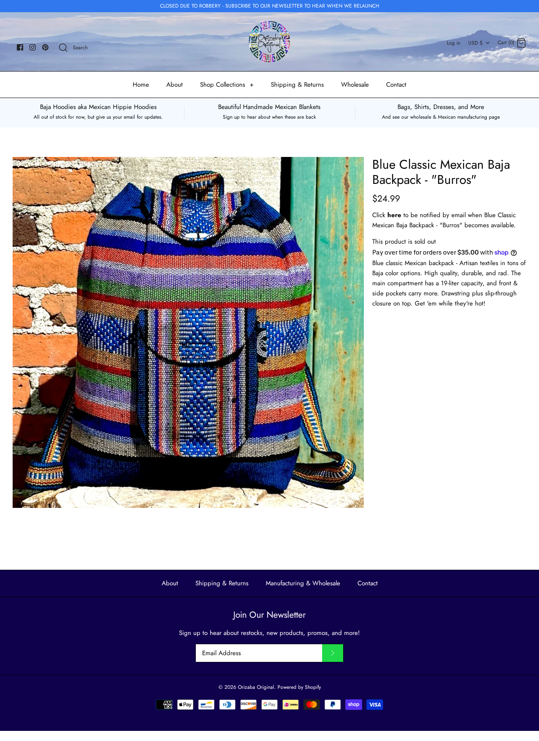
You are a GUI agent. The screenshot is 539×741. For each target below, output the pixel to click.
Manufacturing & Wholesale (303, 583)
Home (141, 84)
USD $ (475, 43)
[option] (188, 332)
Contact (396, 84)
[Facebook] (20, 47)
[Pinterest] (45, 47)
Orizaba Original (256, 687)
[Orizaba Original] (269, 42)
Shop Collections (226, 84)
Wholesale (355, 84)
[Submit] (332, 653)
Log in (453, 43)
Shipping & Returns (297, 84)
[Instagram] (32, 47)
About (174, 84)
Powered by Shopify (299, 687)
